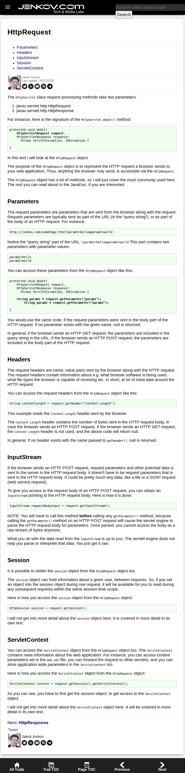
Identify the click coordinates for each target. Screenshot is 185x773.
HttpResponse (34, 722)
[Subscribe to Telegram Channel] (50, 88)
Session (24, 63)
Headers (24, 52)
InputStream (28, 57)
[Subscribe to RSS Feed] (43, 88)
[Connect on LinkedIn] (31, 88)
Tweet (13, 730)
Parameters (27, 47)
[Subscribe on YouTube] (37, 88)
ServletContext (30, 68)
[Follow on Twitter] (24, 88)
